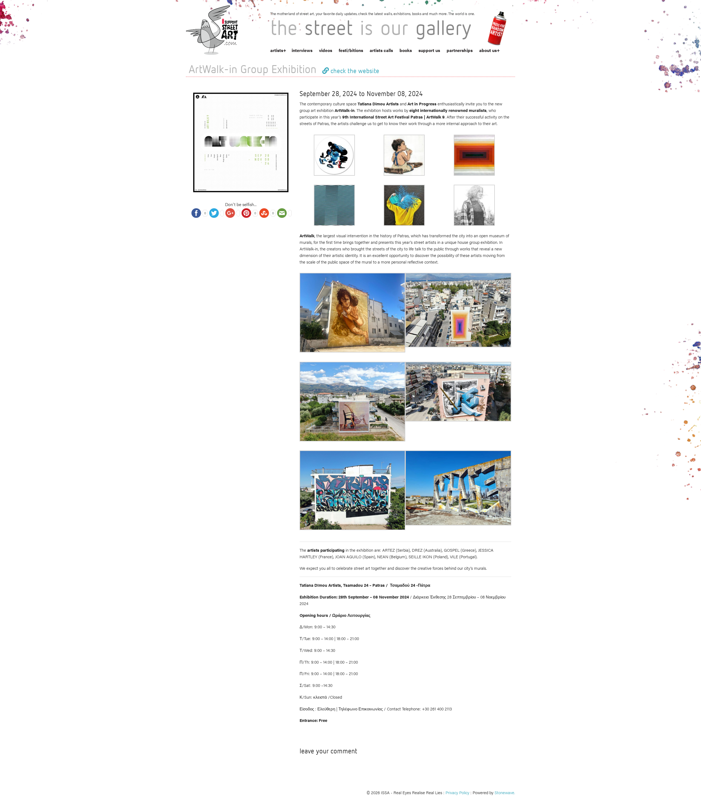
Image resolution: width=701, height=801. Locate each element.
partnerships (460, 50)
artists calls (381, 50)
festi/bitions (351, 50)
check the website (354, 70)
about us (488, 50)
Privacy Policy (457, 792)
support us (429, 50)
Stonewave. (505, 792)
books (406, 50)
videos (325, 50)
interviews (302, 50)
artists (276, 50)
